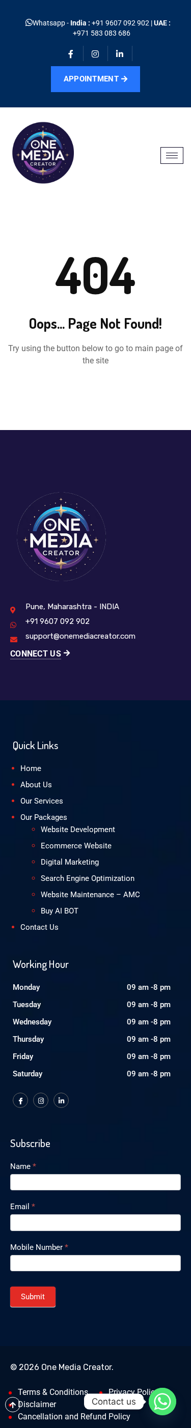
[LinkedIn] (61, 1100)
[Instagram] (96, 53)
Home (30, 768)
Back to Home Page (96, 391)
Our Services (41, 801)
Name (23, 1166)
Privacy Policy (133, 1392)
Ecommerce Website (76, 845)
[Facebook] (71, 53)
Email (22, 1206)
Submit (33, 1296)
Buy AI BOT (59, 911)
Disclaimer (37, 1404)
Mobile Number (39, 1247)
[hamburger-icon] (171, 155)
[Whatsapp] (162, 1401)
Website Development (78, 829)
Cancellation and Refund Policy (74, 1416)
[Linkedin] (120, 53)
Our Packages (43, 817)
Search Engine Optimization (87, 878)
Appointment (91, 78)
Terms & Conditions (53, 1392)
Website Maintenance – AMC (90, 894)
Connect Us (35, 654)
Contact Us (39, 927)
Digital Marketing (70, 862)
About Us (36, 784)
